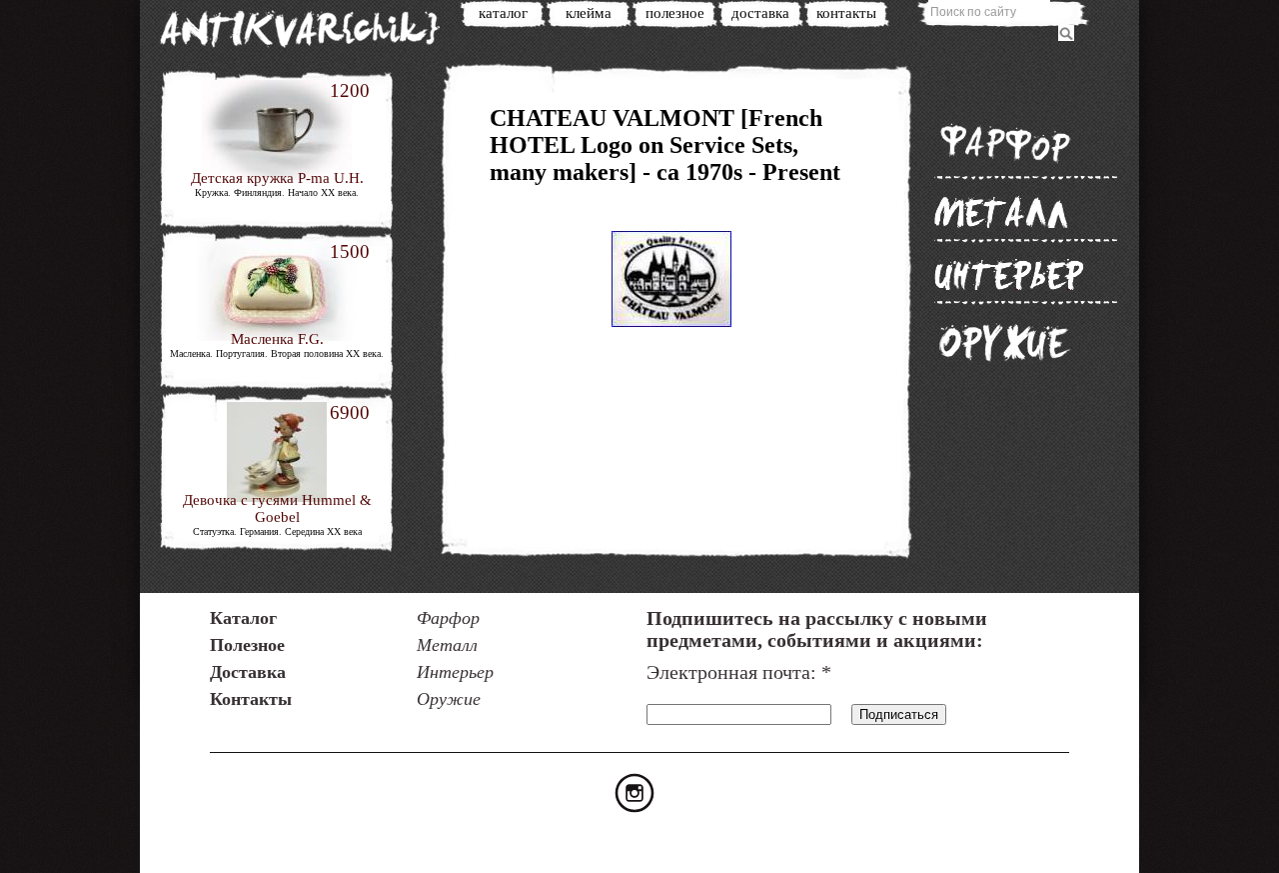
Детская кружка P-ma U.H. (277, 178)
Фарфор (1004, 142)
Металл (1001, 211)
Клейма (589, 13)
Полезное (674, 13)
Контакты (846, 13)
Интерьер (1009, 274)
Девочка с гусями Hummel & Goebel (277, 508)
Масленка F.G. (277, 339)
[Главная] (310, 32)
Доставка (760, 13)
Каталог (503, 13)
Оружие (1004, 342)
